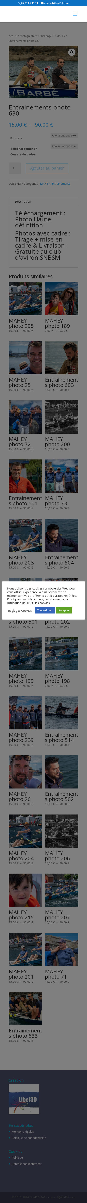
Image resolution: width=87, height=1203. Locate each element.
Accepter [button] (63, 610)
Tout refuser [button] (45, 610)
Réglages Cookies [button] (20, 610)
